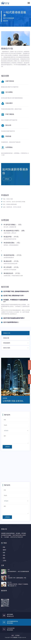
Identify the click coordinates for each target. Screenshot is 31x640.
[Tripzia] (5, 3)
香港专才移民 (6, 348)
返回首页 (5, 20)
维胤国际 (15, 637)
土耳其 (4, 560)
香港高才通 (6, 338)
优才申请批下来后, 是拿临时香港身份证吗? (16, 291)
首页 (13, 635)
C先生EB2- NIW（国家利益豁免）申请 (17, 577)
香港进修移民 (6, 343)
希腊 (4, 547)
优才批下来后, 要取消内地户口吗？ (13, 295)
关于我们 (17, 635)
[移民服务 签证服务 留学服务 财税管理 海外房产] (15, 431)
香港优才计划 (6, 333)
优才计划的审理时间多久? (11, 322)
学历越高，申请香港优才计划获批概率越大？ (15, 300)
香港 (4, 558)
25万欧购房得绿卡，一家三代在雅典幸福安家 (18, 571)
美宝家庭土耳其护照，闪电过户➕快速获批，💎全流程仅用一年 (18, 585)
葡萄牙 (4, 550)
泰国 (4, 555)
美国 (4, 552)
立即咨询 (7, 446)
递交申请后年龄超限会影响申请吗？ (14, 318)
